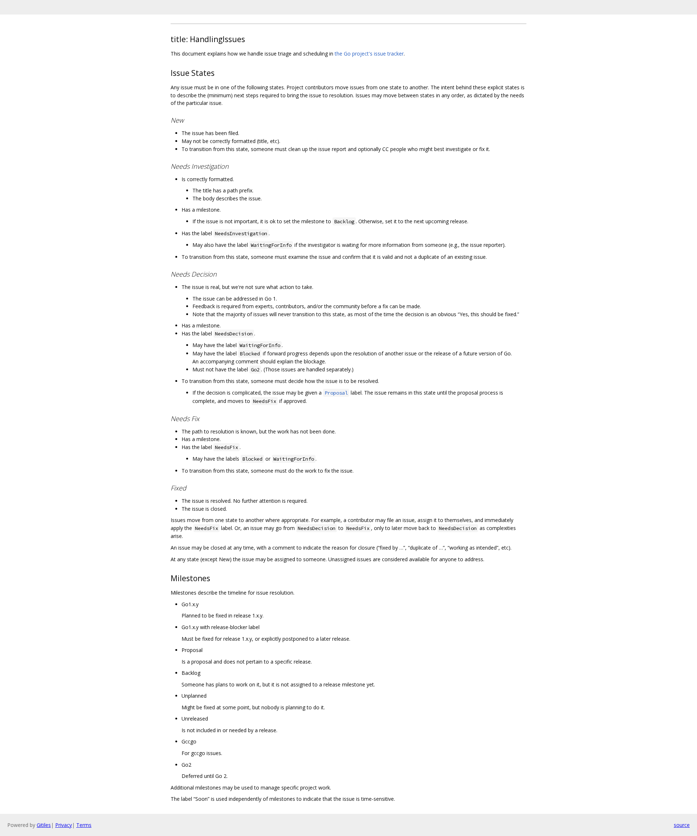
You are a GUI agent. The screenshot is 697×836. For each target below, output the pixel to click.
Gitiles (44, 824)
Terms (83, 824)
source (682, 824)
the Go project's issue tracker (369, 53)
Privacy (63, 824)
